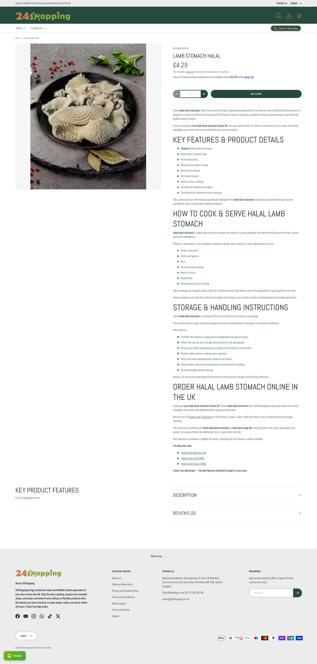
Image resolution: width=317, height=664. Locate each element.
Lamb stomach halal (31, 38)
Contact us (282, 3)
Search (115, 616)
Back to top (156, 556)
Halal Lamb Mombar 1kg (193, 452)
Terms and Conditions (123, 597)
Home (19, 28)
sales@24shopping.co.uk (175, 599)
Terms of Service (121, 609)
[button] (299, 16)
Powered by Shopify (43, 647)
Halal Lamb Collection (200, 417)
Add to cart (256, 93)
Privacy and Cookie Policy (125, 590)
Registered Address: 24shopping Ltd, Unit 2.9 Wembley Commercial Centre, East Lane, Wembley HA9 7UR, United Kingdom (192, 582)
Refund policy (119, 603)
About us (116, 578)
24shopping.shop (181, 48)
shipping (189, 71)
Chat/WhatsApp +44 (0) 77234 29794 (182, 592)
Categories (37, 28)
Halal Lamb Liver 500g (192, 458)
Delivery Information (122, 584)
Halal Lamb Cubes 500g (193, 463)
